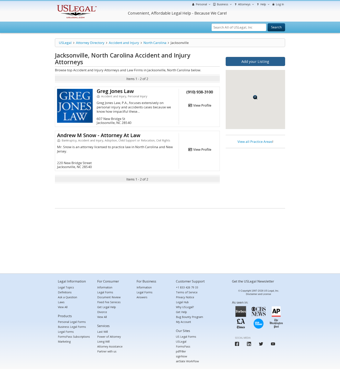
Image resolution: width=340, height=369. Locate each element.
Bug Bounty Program (189, 317)
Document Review (109, 297)
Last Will (102, 332)
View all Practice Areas (254, 141)
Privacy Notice (185, 297)
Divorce (102, 312)
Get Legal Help (106, 307)
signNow (181, 356)
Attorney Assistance (110, 346)
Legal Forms (66, 332)
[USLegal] (76, 5)
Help (263, 4)
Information (104, 287)
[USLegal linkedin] (249, 344)
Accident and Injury (124, 42)
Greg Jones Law (115, 91)
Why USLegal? (185, 307)
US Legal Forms (186, 336)
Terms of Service (187, 292)
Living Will (103, 341)
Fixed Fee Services (109, 302)
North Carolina (154, 42)
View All (62, 307)
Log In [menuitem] (279, 4)
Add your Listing (255, 61)
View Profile (201, 105)
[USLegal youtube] (273, 344)
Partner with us (106, 351)
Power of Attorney (109, 336)
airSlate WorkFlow (187, 361)
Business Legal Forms (72, 327)
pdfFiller (181, 351)
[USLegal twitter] (261, 344)
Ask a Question (67, 297)
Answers (142, 297)
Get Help (181, 312)
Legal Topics (66, 287)
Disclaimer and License (258, 294)
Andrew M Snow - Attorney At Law (98, 135)
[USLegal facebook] (237, 344)
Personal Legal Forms (72, 322)
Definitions (65, 292)
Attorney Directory (90, 42)
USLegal (65, 42)
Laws (61, 302)
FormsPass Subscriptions (74, 336)
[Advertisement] (255, 176)
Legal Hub (182, 302)
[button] (255, 97)
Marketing (64, 341)
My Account (183, 322)
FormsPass (183, 346)
